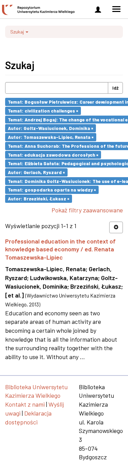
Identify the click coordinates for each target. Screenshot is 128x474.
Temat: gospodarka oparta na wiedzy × (52, 190)
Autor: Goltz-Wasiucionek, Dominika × (50, 128)
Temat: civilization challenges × (43, 111)
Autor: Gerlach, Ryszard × (36, 172)
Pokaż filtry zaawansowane (87, 210)
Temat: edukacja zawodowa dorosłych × (53, 154)
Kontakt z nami (25, 404)
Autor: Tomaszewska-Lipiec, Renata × (51, 137)
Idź (115, 88)
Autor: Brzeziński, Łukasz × (38, 198)
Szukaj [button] (17, 32)
